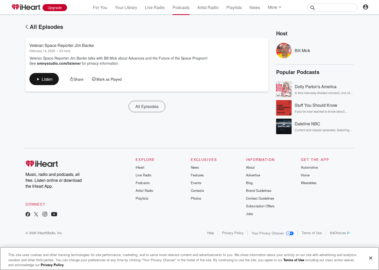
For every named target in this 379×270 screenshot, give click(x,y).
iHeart (140, 167)
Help (210, 232)
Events (196, 182)
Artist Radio (208, 7)
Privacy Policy (233, 232)
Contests (197, 190)
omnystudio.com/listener (59, 63)
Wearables (309, 182)
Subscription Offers (260, 205)
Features (197, 175)
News (255, 7)
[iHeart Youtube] (54, 215)
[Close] (370, 258)
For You (100, 7)
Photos (196, 198)
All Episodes (46, 26)
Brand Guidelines (258, 190)
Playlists (234, 7)
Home (305, 175)
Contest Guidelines (260, 198)
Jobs (249, 213)
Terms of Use (312, 232)
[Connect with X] (36, 215)
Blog (249, 182)
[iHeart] (25, 7)
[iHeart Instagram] (45, 215)
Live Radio (155, 7)
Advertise (253, 175)
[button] (44, 79)
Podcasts (181, 7)
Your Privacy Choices (268, 233)
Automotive (309, 167)
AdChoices (338, 232)
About (250, 167)
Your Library (126, 7)
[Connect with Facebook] (28, 215)
